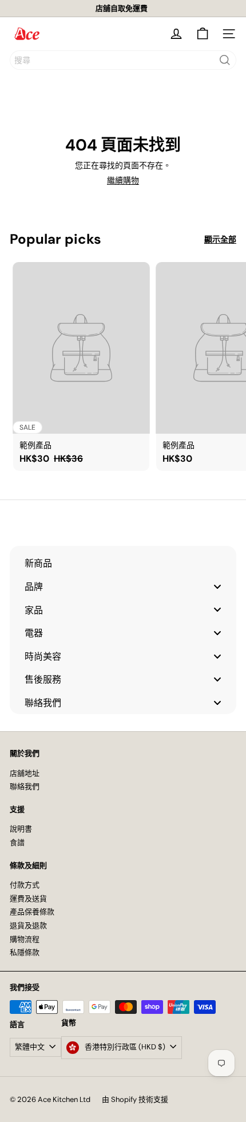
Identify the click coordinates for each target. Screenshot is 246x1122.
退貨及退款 (28, 925)
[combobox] (123, 60)
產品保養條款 (32, 912)
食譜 (17, 842)
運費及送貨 (28, 898)
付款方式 (24, 885)
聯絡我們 (24, 786)
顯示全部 (220, 239)
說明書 (21, 829)
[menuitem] (123, 563)
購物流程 (24, 939)
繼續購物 (123, 180)
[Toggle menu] (217, 586)
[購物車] (202, 33)
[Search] (224, 60)
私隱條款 (24, 952)
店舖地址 (24, 773)
